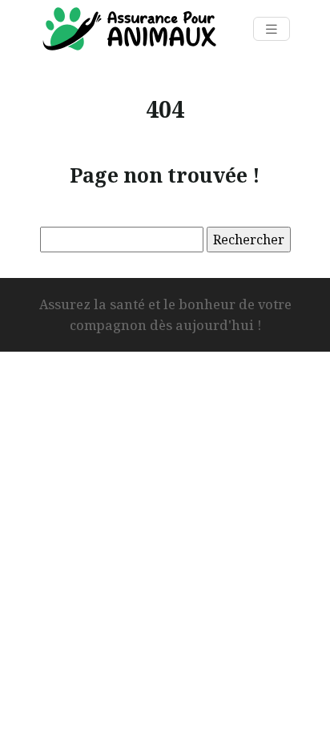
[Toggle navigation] (271, 29)
